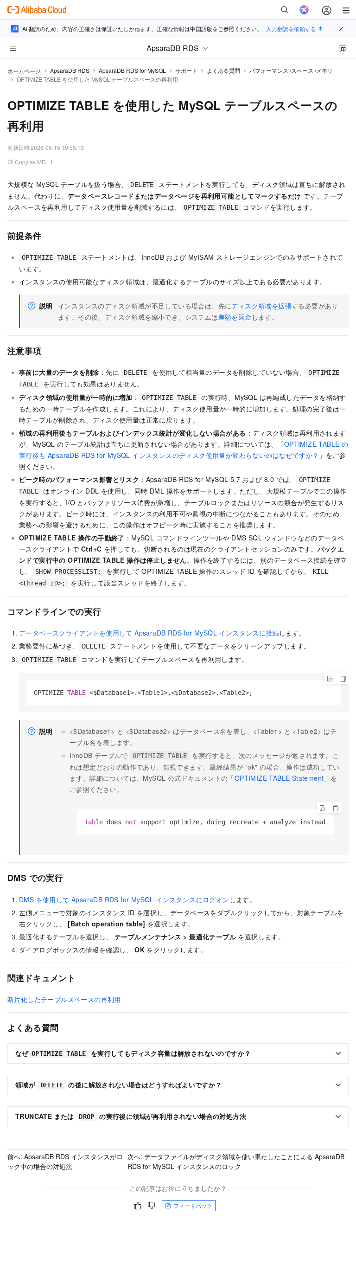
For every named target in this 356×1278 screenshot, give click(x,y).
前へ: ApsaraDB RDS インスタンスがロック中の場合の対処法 (65, 1161)
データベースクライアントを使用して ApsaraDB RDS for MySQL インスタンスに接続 (149, 632)
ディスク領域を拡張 (261, 305)
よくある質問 (223, 70)
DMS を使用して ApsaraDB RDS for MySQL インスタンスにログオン (124, 899)
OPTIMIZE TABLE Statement (279, 778)
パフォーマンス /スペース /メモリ (291, 70)
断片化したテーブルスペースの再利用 (64, 999)
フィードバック (192, 1205)
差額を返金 (235, 316)
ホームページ (24, 71)
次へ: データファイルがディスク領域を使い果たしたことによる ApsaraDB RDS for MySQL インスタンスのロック (235, 1161)
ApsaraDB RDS (69, 70)
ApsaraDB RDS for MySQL (132, 70)
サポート (186, 70)
